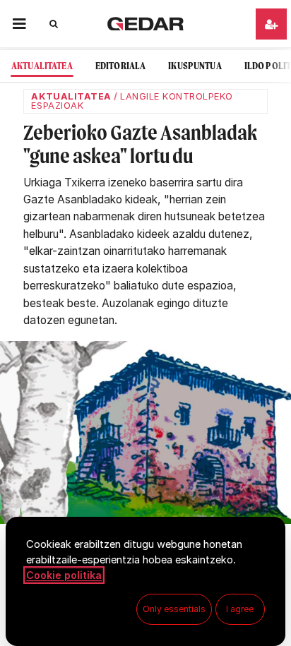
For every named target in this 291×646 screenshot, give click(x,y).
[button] (19, 24)
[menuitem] (42, 66)
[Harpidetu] (271, 24)
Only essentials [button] (174, 609)
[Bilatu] (53, 24)
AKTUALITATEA (71, 96)
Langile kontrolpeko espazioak (131, 101)
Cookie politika (64, 575)
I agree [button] (240, 609)
